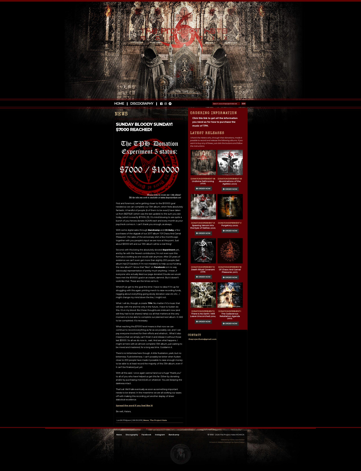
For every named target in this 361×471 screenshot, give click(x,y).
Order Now (204, 188)
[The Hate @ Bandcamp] (170, 104)
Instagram (160, 435)
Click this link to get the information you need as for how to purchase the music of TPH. (214, 122)
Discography (141, 104)
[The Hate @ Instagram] (166, 104)
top (180, 454)
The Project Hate (158, 420)
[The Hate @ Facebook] (161, 104)
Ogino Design (239, 442)
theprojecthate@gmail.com (202, 339)
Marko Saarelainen (237, 440)
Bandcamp (174, 435)
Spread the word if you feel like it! (134, 405)
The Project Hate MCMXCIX (180, 32)
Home (119, 104)
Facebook (146, 435)
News (146, 420)
